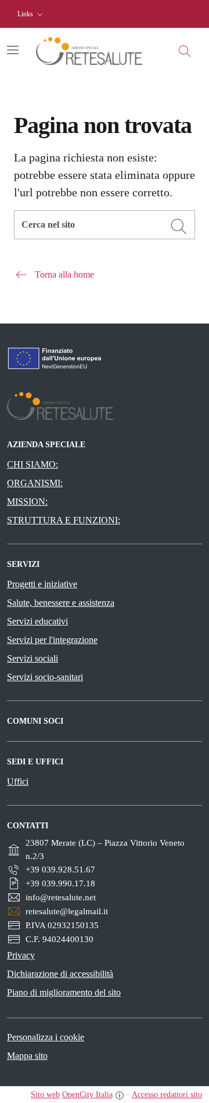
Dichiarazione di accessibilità (60, 974)
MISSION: (27, 501)
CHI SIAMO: (32, 464)
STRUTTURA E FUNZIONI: (63, 520)
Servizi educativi (37, 621)
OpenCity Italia (87, 1094)
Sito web (45, 1094)
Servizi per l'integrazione (52, 640)
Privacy (21, 955)
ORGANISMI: (35, 483)
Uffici (17, 781)
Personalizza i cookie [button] (45, 1037)
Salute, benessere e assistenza (60, 603)
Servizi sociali (32, 658)
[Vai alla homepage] (98, 51)
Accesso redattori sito (167, 1094)
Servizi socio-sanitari (45, 677)
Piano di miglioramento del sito (64, 992)
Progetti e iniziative (42, 584)
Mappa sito (27, 1056)
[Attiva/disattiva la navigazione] (13, 50)
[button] (31, 14)
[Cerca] (179, 226)
